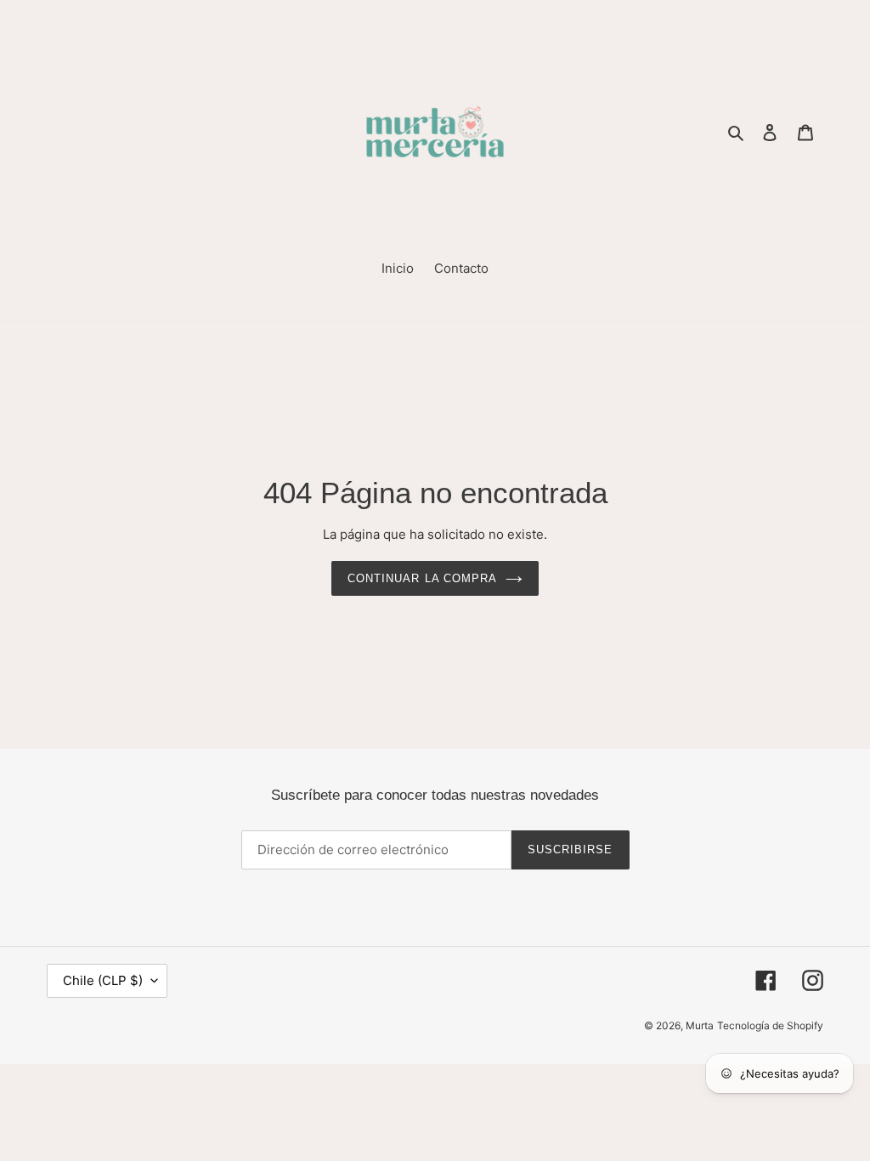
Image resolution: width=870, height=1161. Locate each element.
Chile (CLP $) (103, 980)
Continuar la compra (422, 578)
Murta (700, 1025)
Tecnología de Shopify (770, 1025)
